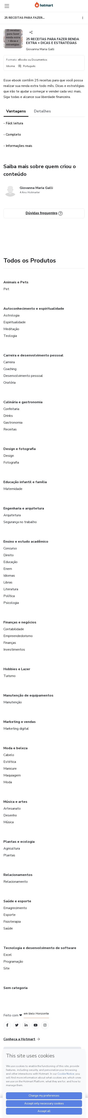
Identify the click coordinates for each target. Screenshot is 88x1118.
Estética (9, 761)
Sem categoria (15, 988)
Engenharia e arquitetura (23, 508)
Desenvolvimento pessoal (23, 375)
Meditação (11, 329)
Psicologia (11, 602)
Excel (7, 954)
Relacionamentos (17, 875)
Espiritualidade (14, 322)
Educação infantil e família (25, 482)
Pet (6, 289)
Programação (13, 961)
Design (8, 455)
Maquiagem (12, 775)
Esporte (9, 914)
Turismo (9, 676)
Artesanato (12, 808)
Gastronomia (12, 422)
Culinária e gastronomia (23, 402)
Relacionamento (15, 881)
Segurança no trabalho (20, 522)
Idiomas (9, 575)
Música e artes (15, 801)
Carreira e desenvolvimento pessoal (33, 355)
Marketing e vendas (19, 721)
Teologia (10, 335)
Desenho (10, 815)
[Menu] (6, 6)
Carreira (9, 362)
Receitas (10, 429)
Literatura (10, 589)
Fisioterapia (12, 921)
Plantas (9, 855)
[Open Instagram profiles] (45, 1025)
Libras (7, 582)
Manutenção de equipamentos (28, 695)
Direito (8, 555)
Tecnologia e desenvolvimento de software (39, 948)
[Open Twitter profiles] (16, 1025)
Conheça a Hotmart (19, 1039)
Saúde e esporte (17, 901)
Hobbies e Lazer (16, 669)
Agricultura (11, 848)
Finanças (9, 642)
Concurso (10, 548)
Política (9, 596)
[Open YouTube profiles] (35, 1025)
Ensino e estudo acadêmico (25, 541)
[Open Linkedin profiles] (26, 1025)
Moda (7, 782)
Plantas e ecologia (19, 841)
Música (8, 822)
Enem (7, 568)
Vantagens (16, 111)
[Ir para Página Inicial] (44, 4)
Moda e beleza (15, 748)
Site (6, 968)
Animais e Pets (15, 282)
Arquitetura (12, 515)
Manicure (10, 768)
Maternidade (12, 489)
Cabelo (8, 755)
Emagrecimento (15, 908)
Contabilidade (13, 629)
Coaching (9, 369)
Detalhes (42, 111)
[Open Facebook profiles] (7, 1025)
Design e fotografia (19, 449)
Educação (10, 562)
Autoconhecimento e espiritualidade (33, 308)
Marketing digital (16, 728)
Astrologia (11, 315)
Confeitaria (11, 409)
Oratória (9, 382)
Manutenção (12, 702)
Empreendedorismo (18, 636)
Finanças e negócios (19, 622)
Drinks (8, 415)
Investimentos (14, 649)
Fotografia (11, 462)
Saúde (8, 928)
